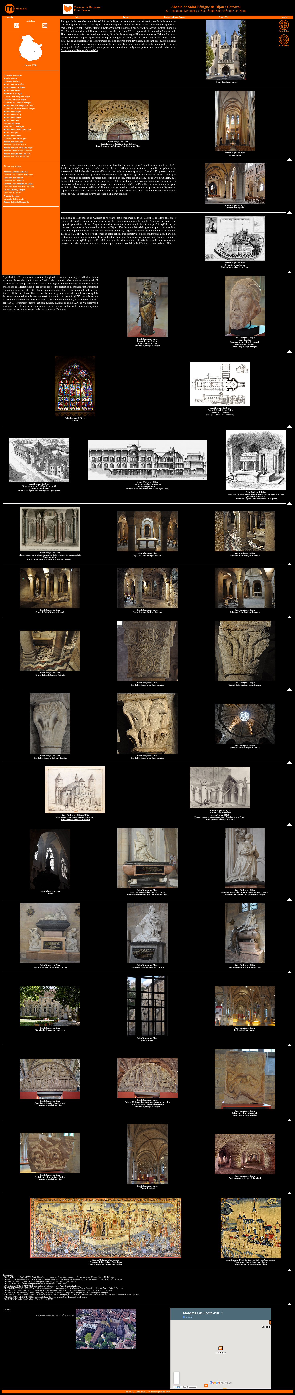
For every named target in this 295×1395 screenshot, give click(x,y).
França (126, 17)
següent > (286, 17)
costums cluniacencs (72, 184)
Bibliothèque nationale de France (75, 819)
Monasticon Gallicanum (235, 265)
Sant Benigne (245, 340)
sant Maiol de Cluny (159, 174)
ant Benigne (152, 341)
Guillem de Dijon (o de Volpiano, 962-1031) (100, 174)
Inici (77, 17)
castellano (30, 21)
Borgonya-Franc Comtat (174, 17)
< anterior (9, 17)
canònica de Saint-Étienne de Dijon (125, 146)
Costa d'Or (223, 17)
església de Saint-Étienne (59, 299)
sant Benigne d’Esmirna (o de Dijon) (81, 24)
